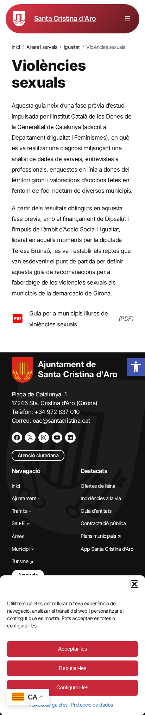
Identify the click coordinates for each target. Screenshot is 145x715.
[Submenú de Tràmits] (30, 510)
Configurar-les (72, 687)
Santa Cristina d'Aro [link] (65, 18)
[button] (134, 584)
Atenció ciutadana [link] (38, 455)
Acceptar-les (72, 649)
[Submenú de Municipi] (32, 548)
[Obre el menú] (128, 18)
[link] (136, 367)
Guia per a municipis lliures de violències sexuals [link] (68, 318)
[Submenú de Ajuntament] (39, 498)
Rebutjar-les (73, 668)
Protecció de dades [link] (92, 705)
